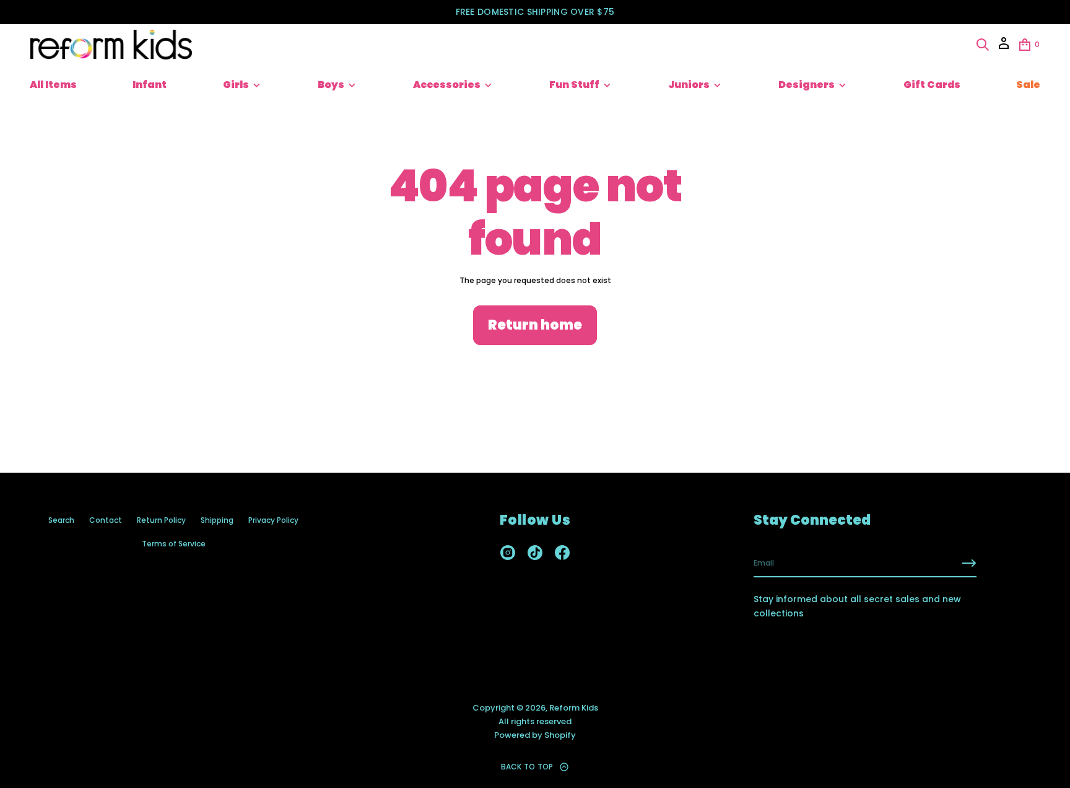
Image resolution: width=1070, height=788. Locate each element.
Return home (535, 325)
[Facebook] (562, 552)
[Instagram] (507, 552)
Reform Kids (573, 708)
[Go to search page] (982, 44)
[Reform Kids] (111, 44)
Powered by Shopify (535, 735)
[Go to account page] (1003, 47)
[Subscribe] (969, 563)
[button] (982, 44)
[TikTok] (535, 552)
